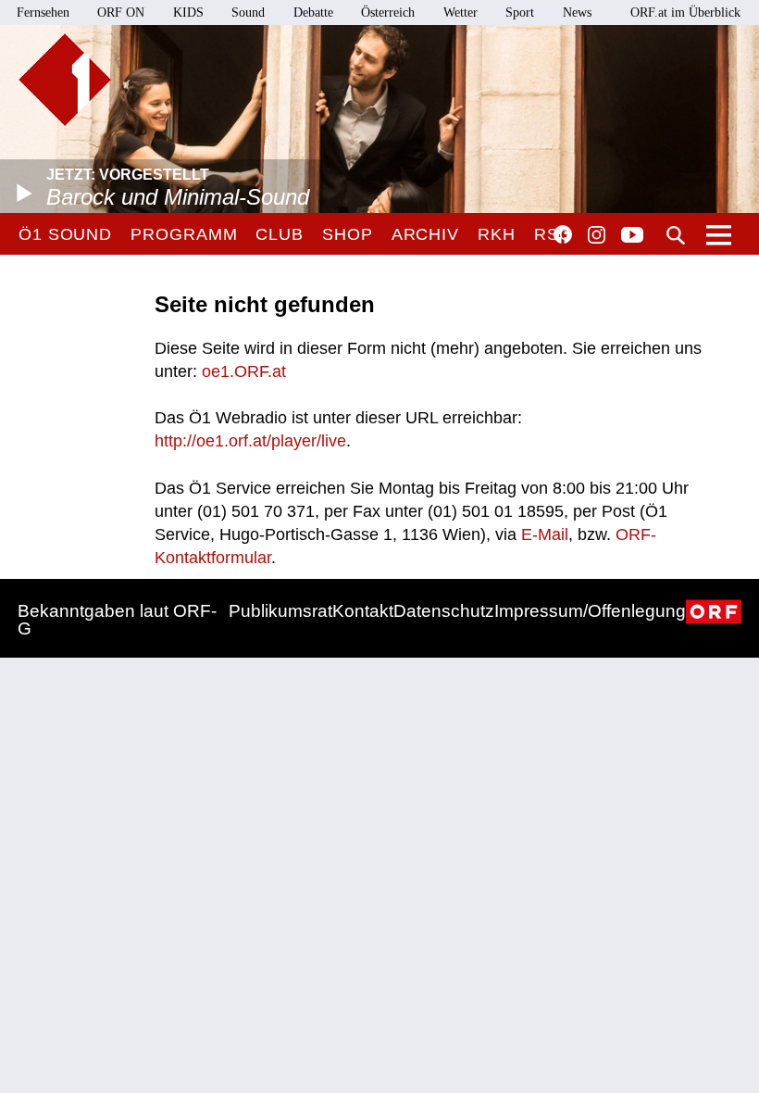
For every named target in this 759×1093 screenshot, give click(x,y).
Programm (184, 234)
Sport (519, 12)
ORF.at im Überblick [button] (685, 12)
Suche (675, 235)
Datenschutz (443, 611)
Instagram (596, 235)
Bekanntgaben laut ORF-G (117, 619)
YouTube (632, 236)
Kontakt (362, 611)
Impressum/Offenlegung (590, 611)
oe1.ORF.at (244, 371)
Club (279, 234)
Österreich (388, 12)
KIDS (188, 12)
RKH (497, 234)
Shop (347, 234)
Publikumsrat (280, 611)
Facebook (563, 234)
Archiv (425, 234)
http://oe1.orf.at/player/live (250, 441)
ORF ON (120, 12)
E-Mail (544, 534)
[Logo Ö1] (65, 79)
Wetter (460, 12)
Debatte (313, 12)
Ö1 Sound (65, 234)
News (577, 12)
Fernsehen (43, 12)
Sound (248, 12)
